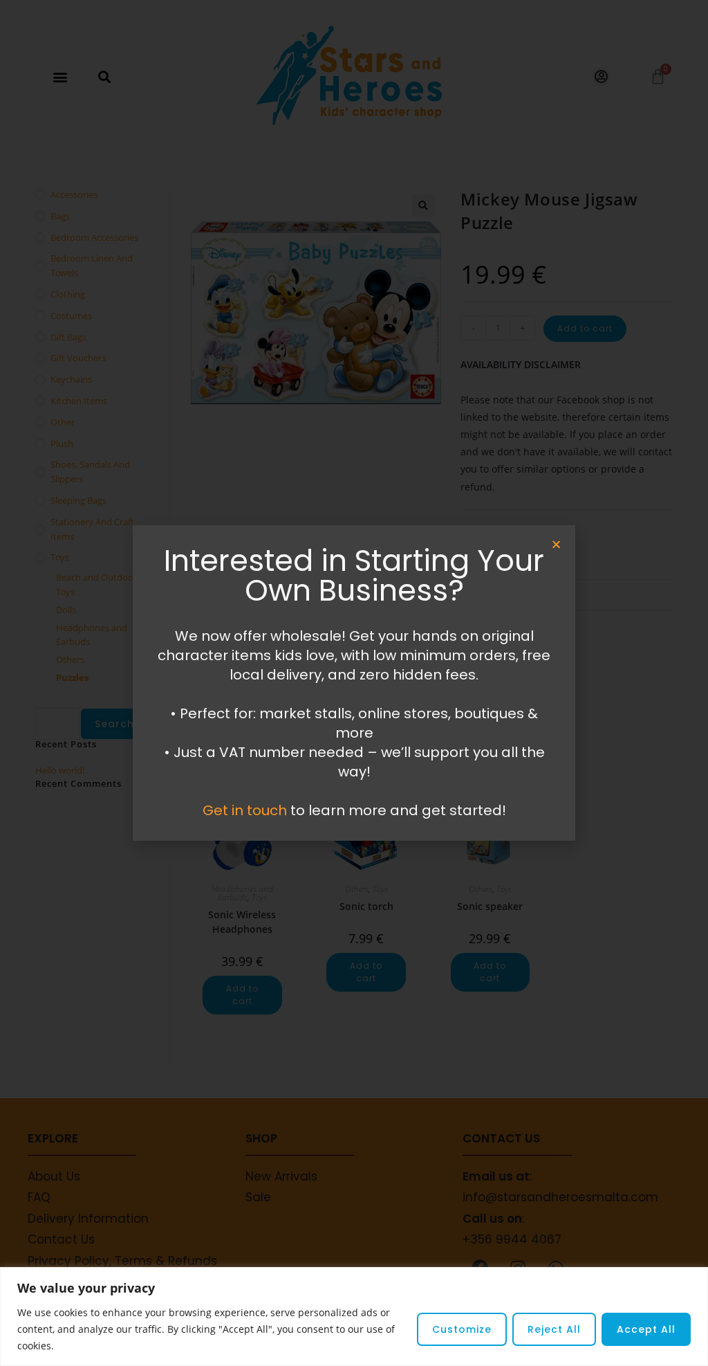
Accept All (646, 1329)
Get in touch (245, 810)
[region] (354, 1316)
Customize (462, 1329)
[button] (556, 544)
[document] (354, 683)
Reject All (554, 1329)
